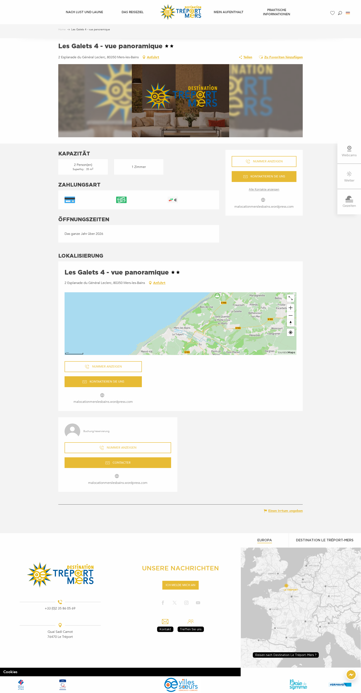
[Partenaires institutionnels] (21, 684)
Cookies (10, 672)
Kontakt (165, 629)
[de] (348, 13)
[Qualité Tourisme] (63, 684)
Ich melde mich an (180, 585)
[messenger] (351, 679)
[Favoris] (333, 13)
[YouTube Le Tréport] (198, 603)
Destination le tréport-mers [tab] (324, 540)
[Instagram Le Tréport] (186, 603)
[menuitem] (84, 12)
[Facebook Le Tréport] (163, 603)
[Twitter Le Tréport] (174, 603)
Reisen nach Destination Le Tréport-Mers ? (286, 654)
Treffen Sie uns (191, 629)
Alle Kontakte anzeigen (264, 189)
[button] (340, 13)
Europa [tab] (264, 540)
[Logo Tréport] (60, 575)
